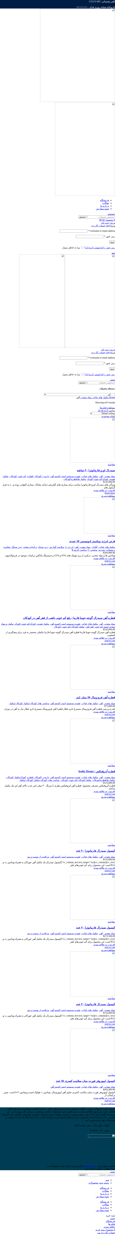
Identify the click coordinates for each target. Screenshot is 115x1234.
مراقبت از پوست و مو (38, 856)
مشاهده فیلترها (107, 407)
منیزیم (102, 550)
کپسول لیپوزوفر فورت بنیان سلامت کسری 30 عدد (85, 1081)
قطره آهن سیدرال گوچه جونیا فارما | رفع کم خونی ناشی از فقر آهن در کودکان (69, 617)
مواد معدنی (85, 397)
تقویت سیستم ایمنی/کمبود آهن (65, 476)
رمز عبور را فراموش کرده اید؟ (99, 247)
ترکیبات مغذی (30, 547)
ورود (112, 242)
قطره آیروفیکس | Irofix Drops (96, 771)
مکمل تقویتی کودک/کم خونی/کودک (32, 624)
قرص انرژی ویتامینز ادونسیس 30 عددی (92, 541)
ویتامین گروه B (79, 550)
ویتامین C (92, 550)
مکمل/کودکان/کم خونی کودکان (69, 626)
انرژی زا (69, 547)
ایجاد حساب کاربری (100, 225)
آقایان (94, 547)
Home (112, 397)
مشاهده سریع (108, 496)
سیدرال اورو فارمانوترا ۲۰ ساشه (96, 470)
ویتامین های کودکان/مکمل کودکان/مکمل (29, 703)
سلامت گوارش (56, 547)
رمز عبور (109, 236)
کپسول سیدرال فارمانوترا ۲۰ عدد (95, 850)
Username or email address (101, 231)
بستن (112, 379)
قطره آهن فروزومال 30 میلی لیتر (95, 697)
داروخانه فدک (90, 1166)
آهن (101, 476)
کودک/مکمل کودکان (16, 777)
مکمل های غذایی (100, 397)
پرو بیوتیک (43, 547)
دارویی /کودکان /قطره (38, 476)
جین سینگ (17, 547)
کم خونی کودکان (18, 476)
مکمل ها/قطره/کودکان (74, 479)
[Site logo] (77, 101)
